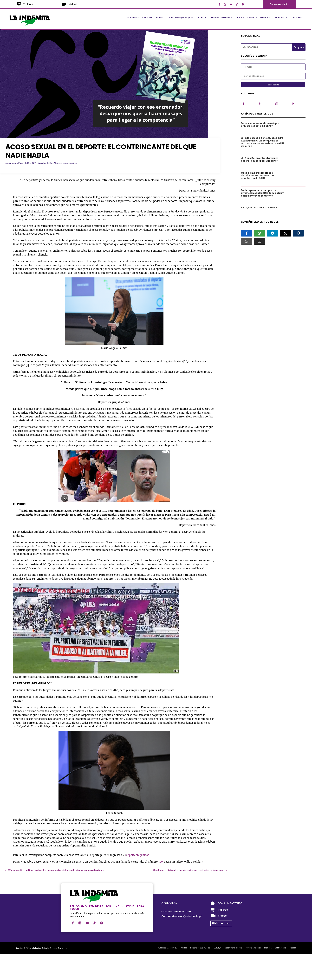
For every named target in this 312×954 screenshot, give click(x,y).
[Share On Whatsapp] (259, 233)
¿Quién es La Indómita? (139, 17)
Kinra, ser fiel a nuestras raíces (259, 207)
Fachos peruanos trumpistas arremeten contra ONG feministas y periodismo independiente (262, 193)
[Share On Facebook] (246, 233)
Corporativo (222, 923)
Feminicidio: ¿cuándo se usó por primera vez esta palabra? (260, 125)
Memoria (265, 17)
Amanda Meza (16, 162)
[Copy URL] (298, 233)
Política (160, 17)
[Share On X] (285, 233)
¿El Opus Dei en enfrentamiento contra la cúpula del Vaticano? (259, 159)
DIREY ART (81, 948)
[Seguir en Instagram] (225, 4)
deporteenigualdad (137, 855)
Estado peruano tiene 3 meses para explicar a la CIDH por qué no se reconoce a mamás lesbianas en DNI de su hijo (262, 142)
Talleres (28, 4)
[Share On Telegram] (272, 233)
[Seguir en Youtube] (231, 4)
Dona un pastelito (279, 4)
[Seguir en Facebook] (219, 4)
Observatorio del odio (221, 17)
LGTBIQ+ (201, 17)
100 (160, 861)
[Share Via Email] (259, 241)
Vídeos (73, 4)
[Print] (246, 241)
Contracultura (281, 17)
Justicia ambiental (247, 17)
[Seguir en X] (260, 103)
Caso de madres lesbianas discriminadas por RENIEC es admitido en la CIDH (257, 175)
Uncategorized (70, 162)
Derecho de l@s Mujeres (180, 17)
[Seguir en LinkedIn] (293, 103)
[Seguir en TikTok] (237, 4)
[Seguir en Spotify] (242, 4)
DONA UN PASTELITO (230, 903)
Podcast (297, 17)
